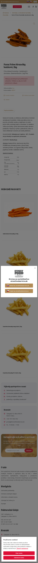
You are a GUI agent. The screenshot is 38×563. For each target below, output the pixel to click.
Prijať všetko (19, 553)
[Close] (35, 268)
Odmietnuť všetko (19, 557)
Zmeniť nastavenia (22, 548)
